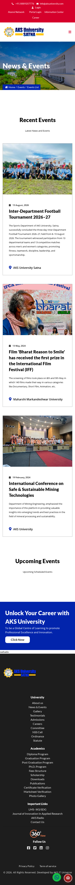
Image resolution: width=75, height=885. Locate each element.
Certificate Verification (37, 787)
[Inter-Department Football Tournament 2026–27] (37, 168)
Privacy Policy (26, 866)
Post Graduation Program (37, 762)
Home (12, 87)
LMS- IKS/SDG (37, 809)
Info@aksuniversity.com (51, 3)
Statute (37, 740)
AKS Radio (37, 817)
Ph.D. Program (37, 766)
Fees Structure (37, 770)
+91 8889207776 (24, 3)
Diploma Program (37, 754)
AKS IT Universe (63, 872)
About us (37, 702)
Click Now (17, 639)
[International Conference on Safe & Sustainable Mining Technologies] (37, 440)
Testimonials (37, 715)
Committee (37, 728)
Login (38, 7)
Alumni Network (16, 12)
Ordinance (37, 736)
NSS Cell (37, 732)
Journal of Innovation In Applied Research (37, 813)
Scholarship (37, 775)
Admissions (37, 719)
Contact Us (37, 822)
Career (35, 17)
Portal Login (35, 12)
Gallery (37, 711)
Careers (37, 723)
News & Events (38, 707)
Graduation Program (37, 758)
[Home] (22, 32)
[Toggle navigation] (71, 32)
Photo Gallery (37, 795)
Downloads (37, 779)
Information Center (54, 12)
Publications (37, 783)
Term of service (48, 866)
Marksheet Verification (37, 791)
